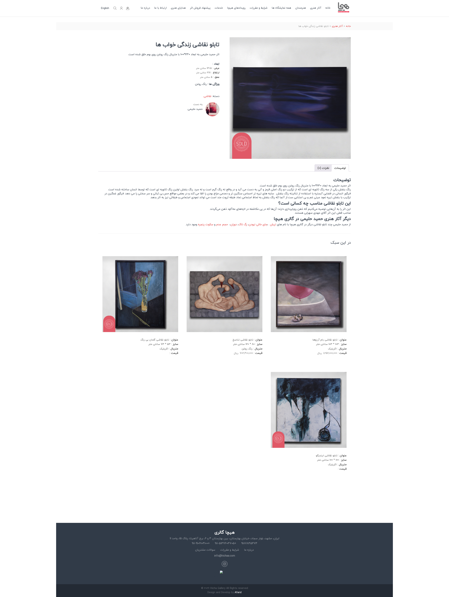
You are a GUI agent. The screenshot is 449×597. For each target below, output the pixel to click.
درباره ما (145, 7)
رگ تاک (243, 224)
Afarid (238, 592)
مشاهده (279, 364)
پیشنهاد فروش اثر (200, 7)
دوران (233, 224)
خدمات (219, 7)
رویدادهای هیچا (236, 7)
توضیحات (340, 168)
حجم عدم (222, 224)
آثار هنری (315, 7)
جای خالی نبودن (258, 224)
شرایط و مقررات (258, 7)
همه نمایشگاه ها (281, 7)
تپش (272, 224)
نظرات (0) (323, 168)
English (105, 8)
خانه (327, 7)
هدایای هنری (178, 7)
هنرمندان (300, 7)
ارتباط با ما (160, 7)
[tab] (340, 167)
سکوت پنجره (205, 224)
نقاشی (207, 96)
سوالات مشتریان (205, 549)
